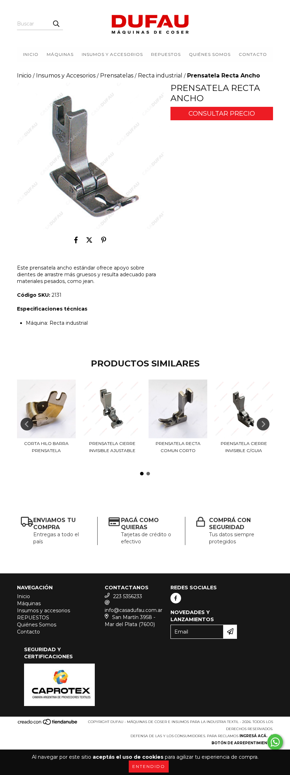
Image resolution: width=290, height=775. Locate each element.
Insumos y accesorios (112, 54)
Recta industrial (160, 75)
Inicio (31, 54)
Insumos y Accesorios (65, 75)
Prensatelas (116, 75)
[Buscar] (56, 23)
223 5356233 (127, 596)
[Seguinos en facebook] (175, 598)
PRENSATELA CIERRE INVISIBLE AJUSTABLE (112, 447)
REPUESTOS (166, 54)
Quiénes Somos (210, 54)
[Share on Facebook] (76, 239)
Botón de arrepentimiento (242, 743)
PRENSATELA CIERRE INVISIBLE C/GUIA (244, 447)
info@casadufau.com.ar (133, 610)
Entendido (148, 766)
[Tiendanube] (48, 724)
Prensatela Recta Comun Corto (178, 447)
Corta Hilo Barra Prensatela (46, 447)
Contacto (253, 54)
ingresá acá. (253, 736)
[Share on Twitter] (89, 239)
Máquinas (60, 54)
